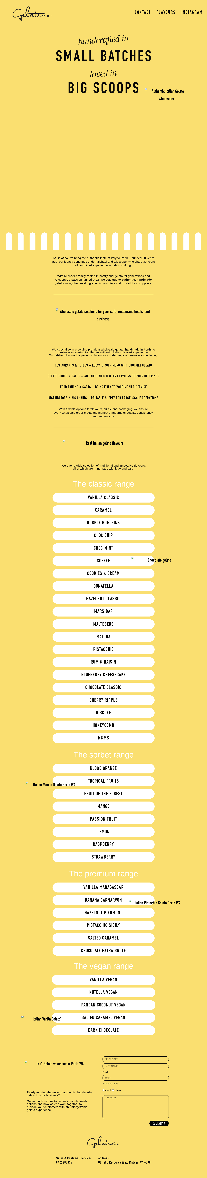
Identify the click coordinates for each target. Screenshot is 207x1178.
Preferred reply (110, 1083)
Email (105, 1072)
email (108, 1090)
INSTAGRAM (192, 13)
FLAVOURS (166, 13)
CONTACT (143, 13)
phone (118, 1090)
